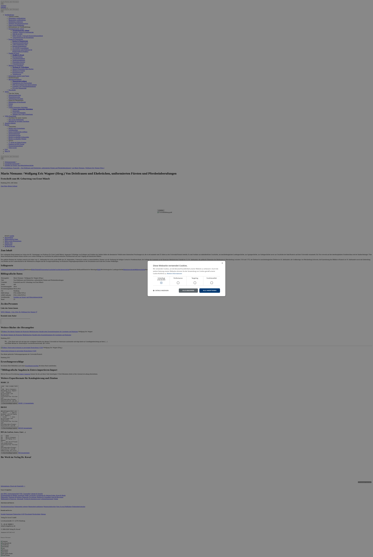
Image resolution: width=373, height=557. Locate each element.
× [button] (222, 263)
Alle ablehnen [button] (188, 290)
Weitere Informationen (174, 274)
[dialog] (186, 278)
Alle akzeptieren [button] (209, 290)
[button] (161, 290)
